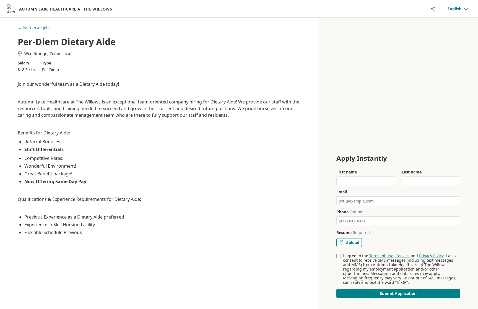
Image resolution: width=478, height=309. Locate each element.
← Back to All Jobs (34, 27)
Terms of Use (381, 255)
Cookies (403, 255)
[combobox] (458, 8)
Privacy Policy (431, 255)
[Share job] (433, 9)
